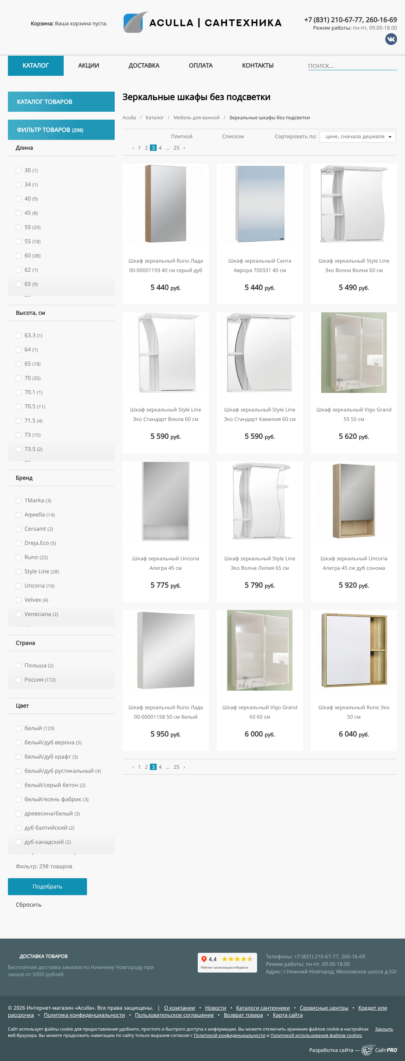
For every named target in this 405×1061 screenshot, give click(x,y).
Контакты (258, 65)
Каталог (36, 65)
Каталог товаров (44, 102)
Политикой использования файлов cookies (316, 1035)
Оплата (201, 65)
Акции (88, 65)
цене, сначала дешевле (355, 136)
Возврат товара (243, 1014)
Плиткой (182, 136)
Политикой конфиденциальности (229, 1035)
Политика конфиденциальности (84, 1014)
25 (177, 148)
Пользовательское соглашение (174, 1014)
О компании (179, 1007)
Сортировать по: (296, 136)
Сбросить (29, 905)
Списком (233, 136)
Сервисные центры (324, 1007)
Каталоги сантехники (263, 1007)
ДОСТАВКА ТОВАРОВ (44, 956)
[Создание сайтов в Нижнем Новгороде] (379, 1053)
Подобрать (47, 886)
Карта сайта (288, 1014)
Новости (215, 1007)
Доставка (144, 65)
